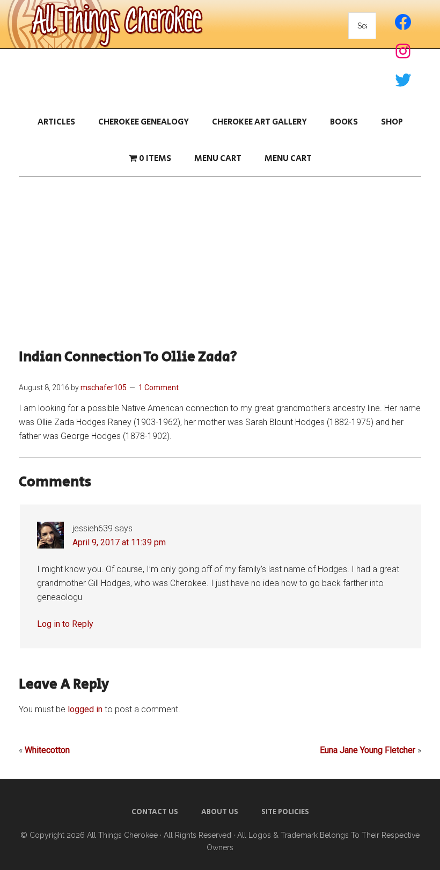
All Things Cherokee (122, 835)
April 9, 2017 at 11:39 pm (119, 542)
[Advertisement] (220, 263)
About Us (219, 812)
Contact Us (154, 812)
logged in (85, 709)
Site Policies (285, 812)
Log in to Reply (65, 624)
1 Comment (158, 387)
